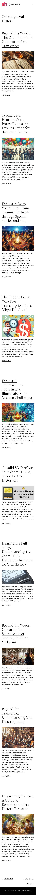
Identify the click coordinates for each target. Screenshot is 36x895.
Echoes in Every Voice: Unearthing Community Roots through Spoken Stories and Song (16, 212)
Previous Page (7, 878)
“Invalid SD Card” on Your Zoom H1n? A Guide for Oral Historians (17, 474)
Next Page (30, 883)
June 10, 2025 (6, 361)
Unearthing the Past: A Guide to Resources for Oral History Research (18, 802)
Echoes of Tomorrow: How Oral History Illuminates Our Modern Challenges (17, 389)
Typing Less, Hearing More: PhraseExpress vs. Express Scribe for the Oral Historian (16, 123)
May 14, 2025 (6, 689)
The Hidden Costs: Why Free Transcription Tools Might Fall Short (17, 303)
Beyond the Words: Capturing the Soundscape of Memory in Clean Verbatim (16, 633)
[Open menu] (33, 4)
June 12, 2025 (6, 277)
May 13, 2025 (6, 776)
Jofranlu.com (15, 890)
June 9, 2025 (6, 447)
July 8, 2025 (6, 95)
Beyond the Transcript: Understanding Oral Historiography (17, 715)
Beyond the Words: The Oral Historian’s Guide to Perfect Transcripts (17, 39)
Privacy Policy (27, 890)
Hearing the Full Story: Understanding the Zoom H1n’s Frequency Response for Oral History (18, 553)
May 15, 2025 (6, 605)
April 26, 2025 (6, 860)
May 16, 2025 (6, 523)
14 (32, 878)
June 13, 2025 (6, 183)
